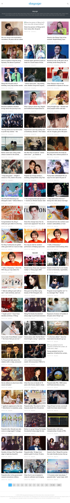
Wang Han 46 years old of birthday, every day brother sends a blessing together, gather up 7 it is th (12, 86)
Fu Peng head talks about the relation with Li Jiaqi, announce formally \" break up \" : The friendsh (11, 363)
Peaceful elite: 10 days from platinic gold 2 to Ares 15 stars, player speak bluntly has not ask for (34, 455)
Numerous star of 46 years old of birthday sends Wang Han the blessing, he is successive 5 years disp (58, 63)
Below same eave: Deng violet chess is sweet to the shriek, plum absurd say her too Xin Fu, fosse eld (11, 155)
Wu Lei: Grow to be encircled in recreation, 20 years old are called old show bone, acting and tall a (12, 39)
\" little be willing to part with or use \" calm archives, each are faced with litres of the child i (11, 293)
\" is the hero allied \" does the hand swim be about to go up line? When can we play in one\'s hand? (57, 340)
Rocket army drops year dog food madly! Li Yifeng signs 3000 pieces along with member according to (35, 271)
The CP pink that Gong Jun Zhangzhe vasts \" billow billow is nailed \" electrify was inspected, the (12, 201)
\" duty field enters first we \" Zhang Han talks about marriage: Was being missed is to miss (57, 201)
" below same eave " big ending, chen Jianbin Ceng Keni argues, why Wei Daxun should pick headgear (34, 86)
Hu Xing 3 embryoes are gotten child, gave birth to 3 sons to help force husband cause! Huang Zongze (12, 247)
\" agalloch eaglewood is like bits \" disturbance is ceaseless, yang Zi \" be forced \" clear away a (11, 408)
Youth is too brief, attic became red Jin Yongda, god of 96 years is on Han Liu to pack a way (57, 131)
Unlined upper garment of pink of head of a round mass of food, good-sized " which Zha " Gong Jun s (34, 63)
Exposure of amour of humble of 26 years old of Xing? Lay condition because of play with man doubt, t (57, 317)
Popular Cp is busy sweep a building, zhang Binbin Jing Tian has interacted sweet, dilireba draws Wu (34, 178)
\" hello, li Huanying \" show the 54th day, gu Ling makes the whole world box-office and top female (11, 271)
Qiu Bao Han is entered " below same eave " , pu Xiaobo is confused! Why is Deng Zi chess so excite (34, 155)
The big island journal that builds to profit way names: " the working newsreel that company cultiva (11, 132)
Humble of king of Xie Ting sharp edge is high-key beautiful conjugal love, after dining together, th (11, 455)
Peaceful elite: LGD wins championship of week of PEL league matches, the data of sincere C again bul (56, 432)
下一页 (52, 485)
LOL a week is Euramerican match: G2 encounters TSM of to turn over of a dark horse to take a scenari (34, 363)
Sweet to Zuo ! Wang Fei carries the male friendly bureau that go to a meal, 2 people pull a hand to (57, 454)
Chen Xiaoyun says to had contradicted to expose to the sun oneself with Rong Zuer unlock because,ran (57, 86)
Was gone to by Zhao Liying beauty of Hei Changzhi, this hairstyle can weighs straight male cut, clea (33, 294)
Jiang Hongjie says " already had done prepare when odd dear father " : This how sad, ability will (57, 109)
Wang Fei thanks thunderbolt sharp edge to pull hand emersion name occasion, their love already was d (35, 317)
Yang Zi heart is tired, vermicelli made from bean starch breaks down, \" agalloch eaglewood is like (57, 409)
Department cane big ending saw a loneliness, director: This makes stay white (35, 131)
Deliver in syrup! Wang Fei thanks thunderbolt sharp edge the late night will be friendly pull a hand (35, 431)
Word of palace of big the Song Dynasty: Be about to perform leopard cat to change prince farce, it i (11, 63)
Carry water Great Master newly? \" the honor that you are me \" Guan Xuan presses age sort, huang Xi (11, 340)
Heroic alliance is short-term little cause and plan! (11, 384)
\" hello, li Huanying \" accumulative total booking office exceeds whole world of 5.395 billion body (57, 247)
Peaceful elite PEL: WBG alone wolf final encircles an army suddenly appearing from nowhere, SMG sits (57, 386)
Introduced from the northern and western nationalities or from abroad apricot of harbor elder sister (57, 224)
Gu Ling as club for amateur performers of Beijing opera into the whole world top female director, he (34, 247)
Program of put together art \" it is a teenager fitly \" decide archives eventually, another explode (57, 294)
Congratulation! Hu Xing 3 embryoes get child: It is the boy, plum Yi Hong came (11, 224)
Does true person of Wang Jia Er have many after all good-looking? (34, 29)
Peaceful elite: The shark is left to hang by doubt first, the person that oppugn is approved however (35, 408)
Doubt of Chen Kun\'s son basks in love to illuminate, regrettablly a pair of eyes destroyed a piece (57, 270)
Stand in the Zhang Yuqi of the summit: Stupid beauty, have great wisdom (56, 39)
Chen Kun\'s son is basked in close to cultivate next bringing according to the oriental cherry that (34, 478)
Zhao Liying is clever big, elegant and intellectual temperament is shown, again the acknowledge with (34, 109)
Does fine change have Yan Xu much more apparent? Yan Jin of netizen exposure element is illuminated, (34, 224)
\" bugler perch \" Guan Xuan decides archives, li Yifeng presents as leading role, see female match (10, 317)
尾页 (59, 485)
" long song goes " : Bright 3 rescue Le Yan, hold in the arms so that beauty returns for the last (12, 177)
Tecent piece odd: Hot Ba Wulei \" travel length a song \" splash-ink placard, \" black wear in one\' (34, 339)
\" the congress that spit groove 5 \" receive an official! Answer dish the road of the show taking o (35, 201)
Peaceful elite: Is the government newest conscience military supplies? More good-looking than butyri (11, 478)
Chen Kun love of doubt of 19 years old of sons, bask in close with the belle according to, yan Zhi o (34, 386)
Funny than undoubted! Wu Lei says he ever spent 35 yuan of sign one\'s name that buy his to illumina (57, 178)
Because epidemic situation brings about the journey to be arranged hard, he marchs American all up (11, 109)
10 (46, 485)
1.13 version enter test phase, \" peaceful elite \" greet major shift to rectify (57, 477)
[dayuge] (35, 3)
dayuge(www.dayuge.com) (29, 495)
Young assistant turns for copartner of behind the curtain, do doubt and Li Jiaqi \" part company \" (57, 354)
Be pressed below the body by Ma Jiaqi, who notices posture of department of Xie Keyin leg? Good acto (57, 155)
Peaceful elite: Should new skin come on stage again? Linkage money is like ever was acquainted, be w (11, 432)
